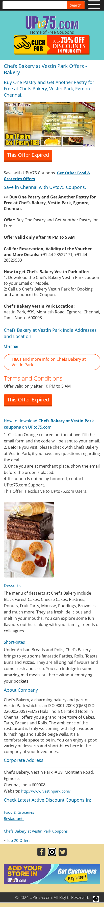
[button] (52, 362)
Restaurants (14, 818)
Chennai (11, 346)
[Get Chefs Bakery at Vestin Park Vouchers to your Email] (49, 124)
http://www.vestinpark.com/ (46, 791)
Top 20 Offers (18, 840)
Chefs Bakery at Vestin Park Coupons (36, 831)
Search (76, 5)
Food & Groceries (19, 812)
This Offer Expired (28, 154)
